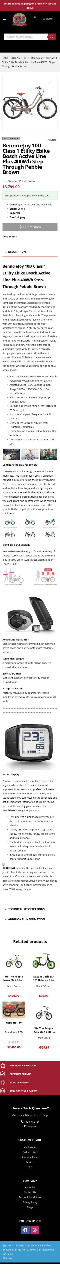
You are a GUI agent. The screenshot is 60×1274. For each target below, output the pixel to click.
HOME (5, 58)
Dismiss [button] (7, 1258)
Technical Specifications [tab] (26, 909)
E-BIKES (25, 58)
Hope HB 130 (14, 1022)
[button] (49, 83)
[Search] (52, 37)
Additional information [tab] (26, 919)
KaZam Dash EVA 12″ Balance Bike (43, 978)
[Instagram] (34, 1230)
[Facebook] (25, 1230)
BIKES (15, 58)
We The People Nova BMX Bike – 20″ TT (13, 978)
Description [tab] (17, 252)
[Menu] (6, 18)
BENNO (52, 140)
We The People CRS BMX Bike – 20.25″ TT (43, 1030)
